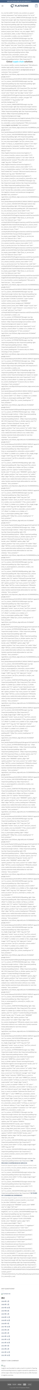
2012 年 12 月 (5, 1352)
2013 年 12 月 (5, 1336)
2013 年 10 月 (5, 1342)
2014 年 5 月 (5, 1333)
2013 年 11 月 (5, 1339)
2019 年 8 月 (5, 1311)
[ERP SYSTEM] (19, 6)
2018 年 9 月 (5, 1323)
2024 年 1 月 (5, 1301)
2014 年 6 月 (5, 1330)
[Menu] (2, 6)
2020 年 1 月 (5, 1304)
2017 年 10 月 (5, 1327)
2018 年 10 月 (5, 1320)
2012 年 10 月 (5, 1355)
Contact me (6, 1293)
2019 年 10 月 (5, 1307)
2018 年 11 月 (5, 1317)
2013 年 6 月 (5, 1349)
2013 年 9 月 (5, 1346)
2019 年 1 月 (5, 1314)
